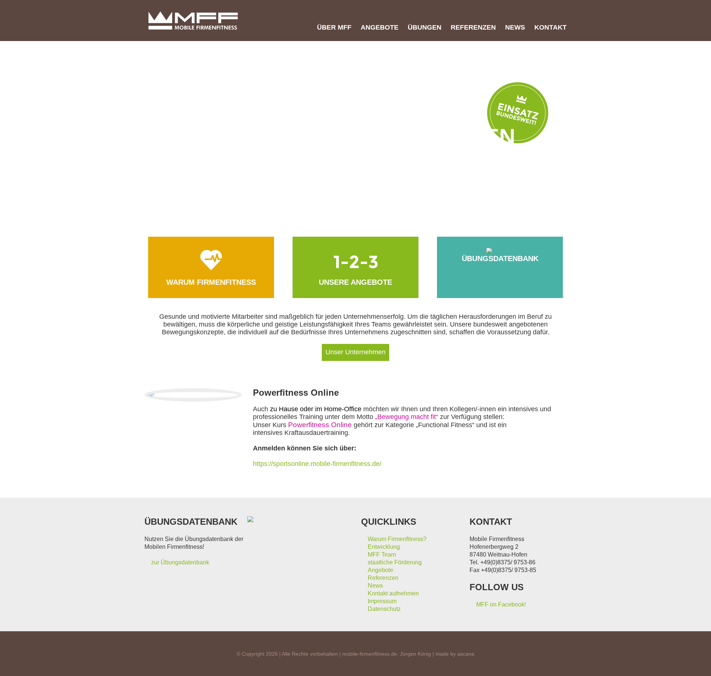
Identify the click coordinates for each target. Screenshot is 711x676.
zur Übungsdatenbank (180, 562)
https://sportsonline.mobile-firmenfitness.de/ (317, 463)
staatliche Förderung (395, 562)
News (515, 27)
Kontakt (550, 27)
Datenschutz (384, 609)
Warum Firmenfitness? (397, 539)
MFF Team (382, 554)
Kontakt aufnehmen (393, 593)
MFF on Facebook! (501, 604)
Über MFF (334, 27)
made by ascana (454, 654)
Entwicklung (384, 547)
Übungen (424, 27)
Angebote (379, 27)
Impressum (382, 601)
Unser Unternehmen (355, 352)
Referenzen (473, 27)
